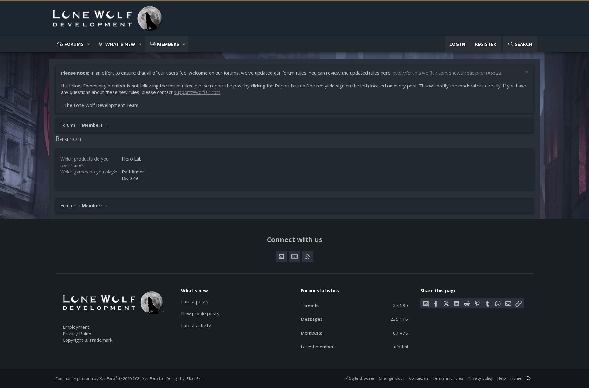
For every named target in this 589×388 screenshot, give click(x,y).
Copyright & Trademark (87, 340)
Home (516, 378)
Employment (76, 327)
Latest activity (196, 325)
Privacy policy (480, 378)
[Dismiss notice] (526, 73)
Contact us (419, 378)
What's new (120, 44)
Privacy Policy (77, 333)
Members (168, 44)
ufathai (401, 346)
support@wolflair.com (197, 92)
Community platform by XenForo (110, 378)
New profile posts (200, 313)
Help (501, 378)
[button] (88, 44)
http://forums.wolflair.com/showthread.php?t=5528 (447, 73)
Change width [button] (391, 378)
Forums (74, 44)
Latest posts (194, 301)
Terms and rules (448, 378)
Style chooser (361, 378)
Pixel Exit (195, 378)
